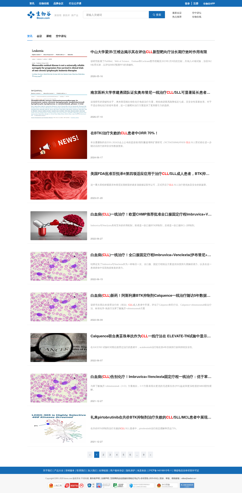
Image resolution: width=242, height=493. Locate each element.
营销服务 (70, 470)
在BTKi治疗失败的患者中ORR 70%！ (124, 132)
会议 (39, 36)
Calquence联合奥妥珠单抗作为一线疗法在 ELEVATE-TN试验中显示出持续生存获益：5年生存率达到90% (151, 335)
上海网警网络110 (74, 485)
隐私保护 (130, 470)
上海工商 (58, 485)
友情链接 (103, 470)
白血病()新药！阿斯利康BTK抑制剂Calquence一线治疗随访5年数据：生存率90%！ (151, 295)
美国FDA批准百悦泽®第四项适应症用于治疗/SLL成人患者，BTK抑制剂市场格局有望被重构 (151, 173)
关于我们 (47, 470)
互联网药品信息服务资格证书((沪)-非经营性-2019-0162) (134, 478)
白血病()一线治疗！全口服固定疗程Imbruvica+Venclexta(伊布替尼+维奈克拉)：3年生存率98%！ (151, 254)
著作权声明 (95, 478)
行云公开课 (75, 3)
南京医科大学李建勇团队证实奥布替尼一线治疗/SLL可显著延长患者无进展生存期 (151, 92)
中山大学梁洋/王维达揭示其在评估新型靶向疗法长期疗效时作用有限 (149, 51)
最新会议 (177, 12)
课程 (49, 36)
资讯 (29, 36)
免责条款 (141, 470)
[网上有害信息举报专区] (187, 485)
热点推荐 (177, 16)
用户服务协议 (117, 470)
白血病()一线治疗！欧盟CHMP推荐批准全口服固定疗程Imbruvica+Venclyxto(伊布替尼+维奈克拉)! (151, 214)
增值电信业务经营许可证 (186, 470)
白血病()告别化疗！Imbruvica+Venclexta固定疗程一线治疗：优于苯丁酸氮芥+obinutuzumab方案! (151, 376)
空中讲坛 (196, 12)
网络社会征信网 (93, 485)
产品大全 (58, 470)
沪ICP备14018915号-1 (160, 470)
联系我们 (81, 470)
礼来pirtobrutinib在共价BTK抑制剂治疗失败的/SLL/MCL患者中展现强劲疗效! (151, 417)
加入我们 (92, 470)
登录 (187, 3)
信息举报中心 (120, 485)
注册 (195, 3)
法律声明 (105, 478)
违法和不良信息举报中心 (103, 485)
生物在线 (196, 16)
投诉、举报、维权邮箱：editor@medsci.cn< (178, 478)
